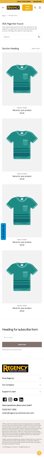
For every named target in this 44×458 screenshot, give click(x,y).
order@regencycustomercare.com (18, 413)
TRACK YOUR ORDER (24, 1)
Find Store (27, 7)
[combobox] (19, 36)
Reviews (3, 231)
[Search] (39, 36)
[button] (4, 7)
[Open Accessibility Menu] (39, 453)
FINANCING (37, 1)
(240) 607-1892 (9, 409)
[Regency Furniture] (13, 7)
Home (4, 15)
